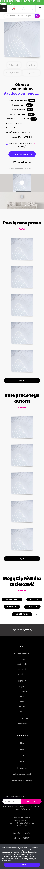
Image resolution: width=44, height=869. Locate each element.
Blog (22, 743)
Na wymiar (22, 724)
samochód (12, 599)
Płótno (22, 706)
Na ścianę (22, 674)
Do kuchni (22, 659)
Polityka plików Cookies (22, 780)
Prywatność (18, 809)
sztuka (34, 599)
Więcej (22, 380)
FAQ (22, 749)
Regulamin (22, 768)
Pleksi (22, 701)
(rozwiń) (28, 629)
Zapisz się (31, 801)
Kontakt (22, 761)
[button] (14, 8)
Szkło (22, 711)
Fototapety (22, 718)
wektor (32, 606)
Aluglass (22, 686)
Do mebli (22, 669)
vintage (11, 606)
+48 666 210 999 (23, 838)
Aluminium (22, 691)
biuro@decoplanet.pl (22, 833)
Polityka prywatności (22, 774)
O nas (22, 755)
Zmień (31, 100)
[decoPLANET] (3, 8)
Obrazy (22, 681)
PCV (22, 696)
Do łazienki (22, 664)
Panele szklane (22, 653)
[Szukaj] (37, 16)
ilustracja (22, 614)
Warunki (27, 809)
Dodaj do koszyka (22, 154)
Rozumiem (22, 865)
